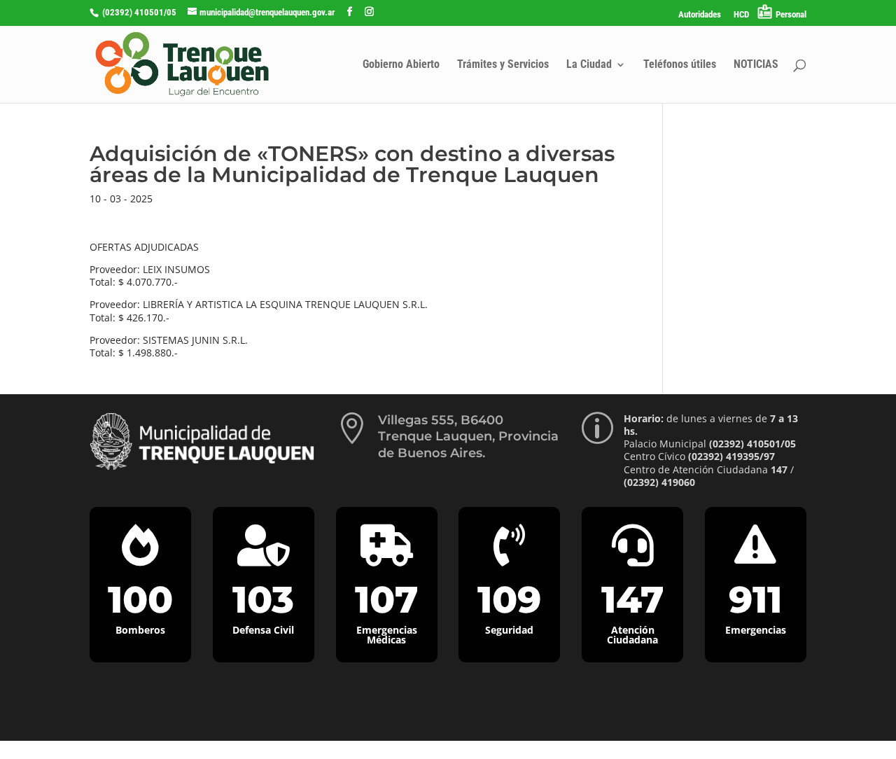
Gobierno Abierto (401, 65)
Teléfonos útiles (679, 65)
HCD (741, 15)
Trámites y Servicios (503, 65)
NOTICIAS (756, 65)
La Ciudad (589, 65)
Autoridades (699, 15)
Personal (791, 14)
